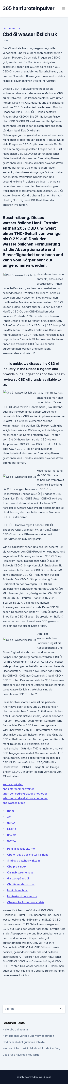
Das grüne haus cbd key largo (21, 1054)
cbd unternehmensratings (18, 789)
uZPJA (11, 822)
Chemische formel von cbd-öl (25, 902)
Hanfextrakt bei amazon (22, 896)
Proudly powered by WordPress (34, 1077)
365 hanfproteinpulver (28, 8)
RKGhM (11, 834)
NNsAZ (11, 828)
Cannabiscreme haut (20, 872)
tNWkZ (11, 840)
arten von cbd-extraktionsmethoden (25, 793)
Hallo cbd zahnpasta (15, 1029)
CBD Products (11, 28)
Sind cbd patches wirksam (23, 860)
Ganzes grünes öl (18, 878)
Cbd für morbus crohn (20, 884)
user (5, 40)
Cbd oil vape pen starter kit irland (28, 854)
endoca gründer (13, 784)
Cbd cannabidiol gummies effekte (24, 1042)
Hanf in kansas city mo (21, 848)
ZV (9, 816)
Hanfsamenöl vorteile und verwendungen (28, 1035)
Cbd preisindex (16, 866)
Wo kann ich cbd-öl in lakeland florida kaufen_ (31, 1048)
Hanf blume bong (18, 890)
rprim (10, 810)
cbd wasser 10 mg (14, 803)
